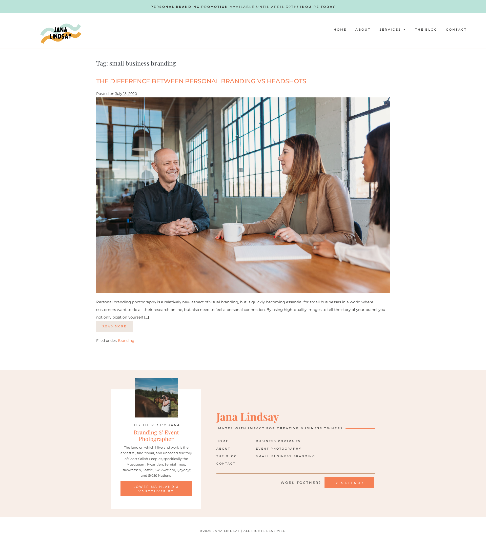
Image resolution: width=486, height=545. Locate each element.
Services (390, 29)
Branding (126, 340)
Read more (118, 324)
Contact (456, 29)
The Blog (426, 29)
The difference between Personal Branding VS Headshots (201, 81)
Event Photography (278, 448)
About (363, 29)
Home (340, 29)
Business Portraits (278, 441)
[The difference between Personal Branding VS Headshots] (243, 195)
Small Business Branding (285, 456)
